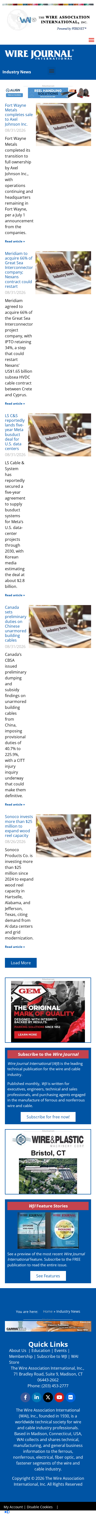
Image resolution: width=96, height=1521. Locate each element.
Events (60, 1350)
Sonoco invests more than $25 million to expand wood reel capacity (19, 826)
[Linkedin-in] (37, 1397)
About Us (18, 1350)
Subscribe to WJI (51, 1356)
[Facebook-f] (25, 1397)
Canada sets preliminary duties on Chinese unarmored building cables (15, 624)
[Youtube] (59, 1397)
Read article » (15, 241)
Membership (21, 1356)
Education (41, 1350)
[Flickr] (71, 1397)
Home (48, 1311)
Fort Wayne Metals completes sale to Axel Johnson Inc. (19, 115)
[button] (52, 71)
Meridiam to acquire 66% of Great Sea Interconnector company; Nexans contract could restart (19, 270)
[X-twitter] (48, 1397)
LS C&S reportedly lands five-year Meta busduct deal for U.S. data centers (15, 432)
